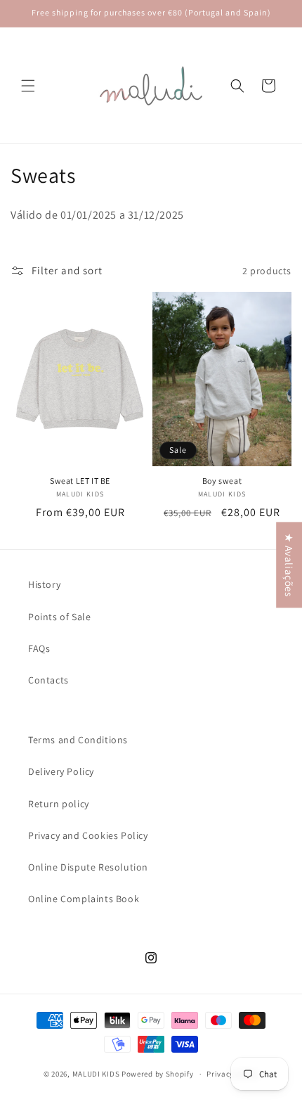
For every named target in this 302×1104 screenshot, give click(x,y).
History (44, 584)
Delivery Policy (61, 771)
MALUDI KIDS (96, 1074)
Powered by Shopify (158, 1074)
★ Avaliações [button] (289, 564)
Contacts (48, 680)
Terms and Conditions (78, 739)
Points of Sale (59, 616)
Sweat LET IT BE (80, 480)
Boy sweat (222, 480)
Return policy (58, 803)
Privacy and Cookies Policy (88, 835)
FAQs (39, 648)
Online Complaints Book (83, 898)
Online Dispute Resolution (88, 867)
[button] (28, 85)
